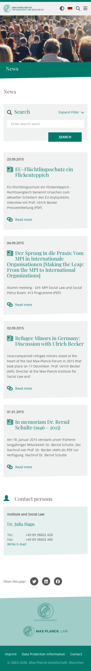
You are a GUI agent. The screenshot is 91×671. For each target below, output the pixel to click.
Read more (23, 219)
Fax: (10, 539)
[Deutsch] (70, 9)
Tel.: (10, 535)
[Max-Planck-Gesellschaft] (45, 612)
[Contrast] (62, 9)
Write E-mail (16, 544)
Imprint (11, 654)
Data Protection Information (43, 654)
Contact (76, 654)
